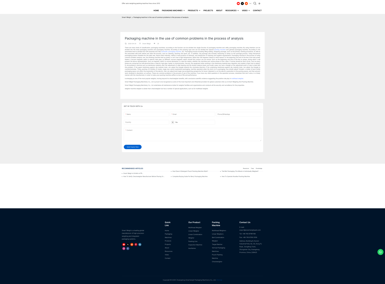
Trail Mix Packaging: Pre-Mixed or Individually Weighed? (240, 171)
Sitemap (219, 280)
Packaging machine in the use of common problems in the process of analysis (160, 17)
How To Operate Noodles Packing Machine (236, 176)
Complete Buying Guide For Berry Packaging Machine (190, 176)
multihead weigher (237, 78)
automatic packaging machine (171, 51)
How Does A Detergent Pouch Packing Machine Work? (190, 171)
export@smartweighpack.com (250, 230)
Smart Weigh (126, 17)
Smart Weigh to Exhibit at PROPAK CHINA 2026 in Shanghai (133, 173)
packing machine (220, 49)
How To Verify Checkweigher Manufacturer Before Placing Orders (144, 176)
